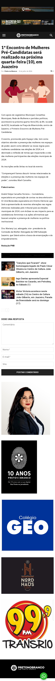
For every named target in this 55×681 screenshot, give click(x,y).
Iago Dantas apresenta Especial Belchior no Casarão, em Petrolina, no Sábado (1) (33, 281)
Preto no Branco (11, 71)
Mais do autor (39, 255)
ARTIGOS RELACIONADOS (21, 255)
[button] (51, 35)
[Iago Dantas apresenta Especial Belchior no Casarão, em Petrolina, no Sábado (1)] (8, 281)
